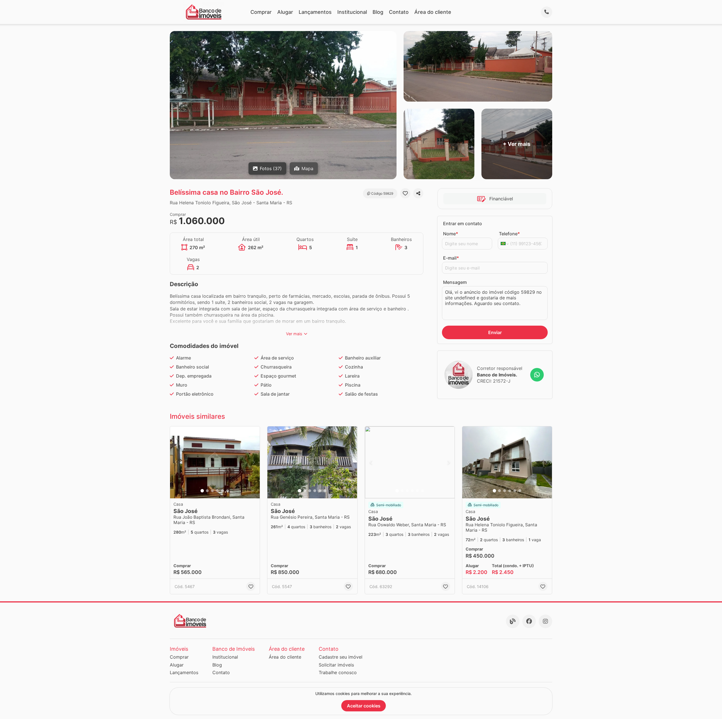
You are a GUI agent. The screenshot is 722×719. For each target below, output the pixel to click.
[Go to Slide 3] (212, 490)
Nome (450, 233)
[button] (215, 462)
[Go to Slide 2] (207, 490)
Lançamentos (315, 12)
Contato (399, 12)
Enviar (495, 332)
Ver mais (294, 333)
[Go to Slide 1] (202, 490)
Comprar (261, 12)
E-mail (451, 258)
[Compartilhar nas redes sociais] (418, 193)
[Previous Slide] (176, 462)
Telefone (509, 233)
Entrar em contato (462, 223)
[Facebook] (529, 621)
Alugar (285, 12)
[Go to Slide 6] (227, 490)
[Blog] (513, 621)
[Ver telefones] (546, 12)
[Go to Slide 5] (222, 490)
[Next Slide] (254, 462)
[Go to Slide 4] (217, 490)
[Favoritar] (405, 193)
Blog (378, 12)
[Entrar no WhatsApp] (537, 375)
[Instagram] (545, 621)
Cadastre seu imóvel (340, 657)
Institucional (352, 12)
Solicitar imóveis (336, 665)
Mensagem (455, 282)
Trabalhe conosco (338, 672)
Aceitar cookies (363, 706)
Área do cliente (432, 12)
